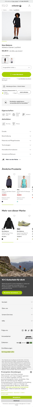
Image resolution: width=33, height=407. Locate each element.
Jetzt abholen (24, 92)
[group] (16, 26)
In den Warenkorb (17, 74)
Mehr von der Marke (12, 159)
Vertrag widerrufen (7, 352)
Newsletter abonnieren (11, 292)
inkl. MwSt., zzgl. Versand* (15, 51)
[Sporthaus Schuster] (16, 6)
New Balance (7, 45)
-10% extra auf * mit (16, 1)
